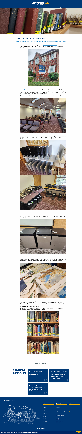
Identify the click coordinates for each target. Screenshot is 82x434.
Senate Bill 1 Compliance (59, 421)
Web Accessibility (58, 422)
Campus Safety (45, 413)
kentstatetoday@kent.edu (72, 409)
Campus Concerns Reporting (60, 415)
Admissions (44, 408)
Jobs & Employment (46, 415)
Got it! (79, 432)
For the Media (58, 407)
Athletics (44, 412)
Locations (44, 418)
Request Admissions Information (60, 405)
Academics (44, 407)
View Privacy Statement (33, 432)
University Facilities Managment (35, 136)
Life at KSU (44, 416)
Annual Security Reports (59, 413)
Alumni (44, 410)
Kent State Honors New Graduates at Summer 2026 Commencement (36, 372)
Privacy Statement (58, 419)
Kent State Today (40, 3)
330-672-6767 (71, 406)
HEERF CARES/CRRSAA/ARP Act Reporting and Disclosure (60, 417)
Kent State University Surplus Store (50, 45)
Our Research (45, 421)
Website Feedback (58, 408)
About (44, 405)
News (44, 419)
